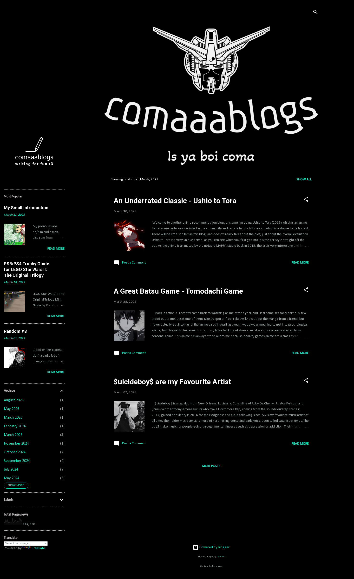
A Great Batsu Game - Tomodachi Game (178, 291)
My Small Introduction (26, 207)
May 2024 (11, 478)
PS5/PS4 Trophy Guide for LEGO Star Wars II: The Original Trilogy (26, 269)
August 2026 (14, 400)
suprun (220, 556)
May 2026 (11, 409)
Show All (304, 179)
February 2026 (15, 426)
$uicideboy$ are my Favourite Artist (172, 382)
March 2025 (13, 435)
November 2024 (16, 444)
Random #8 (15, 331)
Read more (300, 262)
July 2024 (11, 470)
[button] (306, 200)
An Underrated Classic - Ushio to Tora (175, 200)
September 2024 (17, 461)
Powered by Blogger (214, 547)
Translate (38, 548)
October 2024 (15, 452)
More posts (211, 466)
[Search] (315, 13)
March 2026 (13, 418)
